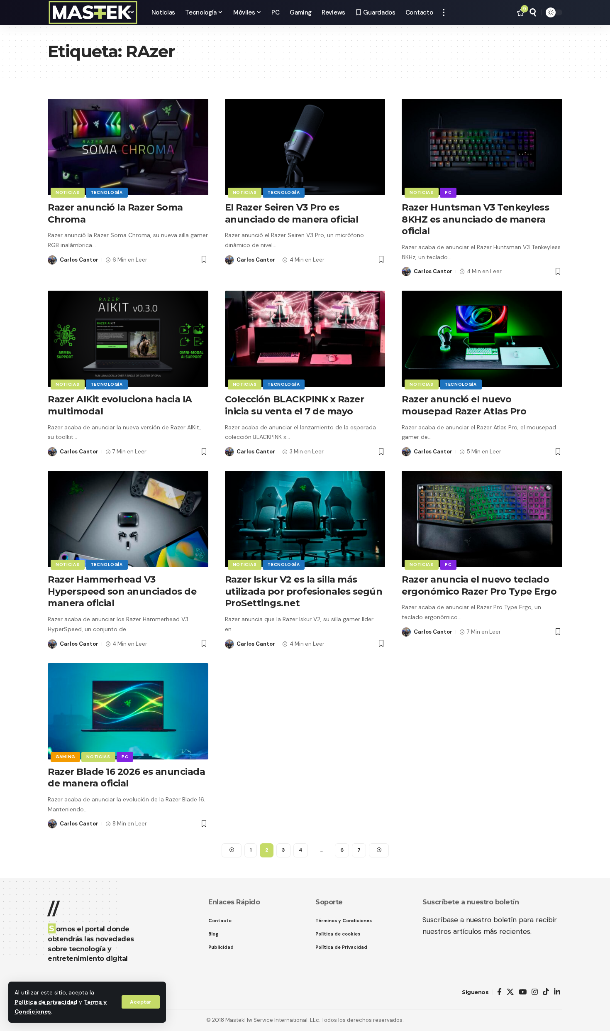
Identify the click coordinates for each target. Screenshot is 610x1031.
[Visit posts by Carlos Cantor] (52, 259)
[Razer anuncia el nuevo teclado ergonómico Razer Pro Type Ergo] (482, 519)
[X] (510, 992)
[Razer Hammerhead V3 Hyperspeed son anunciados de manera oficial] (128, 519)
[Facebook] (499, 992)
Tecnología (107, 192)
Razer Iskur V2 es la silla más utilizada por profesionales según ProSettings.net (304, 591)
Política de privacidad (46, 1002)
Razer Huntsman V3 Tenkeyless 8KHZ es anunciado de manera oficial (475, 219)
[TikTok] (546, 992)
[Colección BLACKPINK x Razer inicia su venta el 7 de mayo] (305, 339)
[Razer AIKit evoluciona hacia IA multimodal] (128, 339)
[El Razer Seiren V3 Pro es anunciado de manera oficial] (305, 147)
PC (448, 192)
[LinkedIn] (557, 992)
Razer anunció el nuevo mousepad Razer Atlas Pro (464, 405)
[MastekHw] (93, 12)
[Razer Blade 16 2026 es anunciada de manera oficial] (128, 711)
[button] (141, 1002)
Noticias (68, 192)
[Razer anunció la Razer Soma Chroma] (128, 147)
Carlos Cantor (79, 259)
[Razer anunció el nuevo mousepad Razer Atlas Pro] (482, 339)
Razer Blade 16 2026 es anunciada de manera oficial (126, 777)
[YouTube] (523, 992)
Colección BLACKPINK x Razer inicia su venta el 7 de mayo (294, 405)
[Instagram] (534, 992)
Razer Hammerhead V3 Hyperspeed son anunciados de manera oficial (122, 591)
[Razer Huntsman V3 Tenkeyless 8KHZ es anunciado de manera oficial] (482, 147)
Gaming (65, 756)
